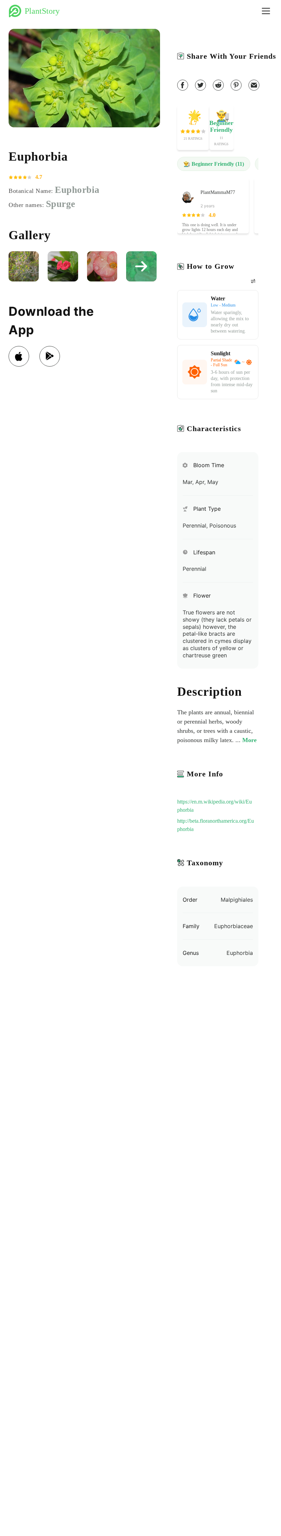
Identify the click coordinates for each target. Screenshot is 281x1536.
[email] (254, 85)
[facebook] (183, 85)
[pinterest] (236, 85)
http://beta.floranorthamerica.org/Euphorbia (215, 825)
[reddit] (218, 85)
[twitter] (200, 85)
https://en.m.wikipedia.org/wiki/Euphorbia (214, 806)
